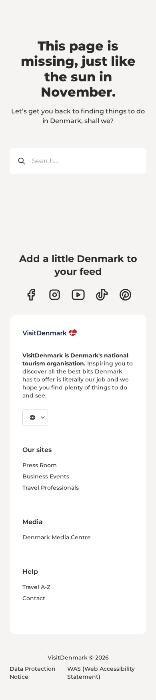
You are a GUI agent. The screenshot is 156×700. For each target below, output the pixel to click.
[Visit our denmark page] (31, 295)
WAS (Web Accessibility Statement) (101, 672)
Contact (33, 598)
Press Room (39, 465)
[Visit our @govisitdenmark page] (102, 295)
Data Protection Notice (33, 672)
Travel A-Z (36, 587)
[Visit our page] (55, 295)
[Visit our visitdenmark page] (78, 295)
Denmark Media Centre (56, 537)
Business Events (45, 476)
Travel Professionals (50, 487)
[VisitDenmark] (49, 333)
